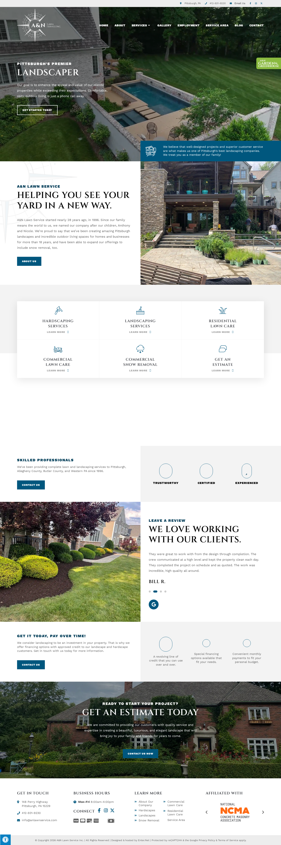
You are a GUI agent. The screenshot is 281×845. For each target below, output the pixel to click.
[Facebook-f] (99, 810)
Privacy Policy (207, 840)
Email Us (240, 3)
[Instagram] (105, 810)
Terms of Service (228, 840)
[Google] (154, 604)
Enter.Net (143, 840)
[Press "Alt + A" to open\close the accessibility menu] (5, 839)
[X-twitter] (112, 810)
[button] (150, 591)
